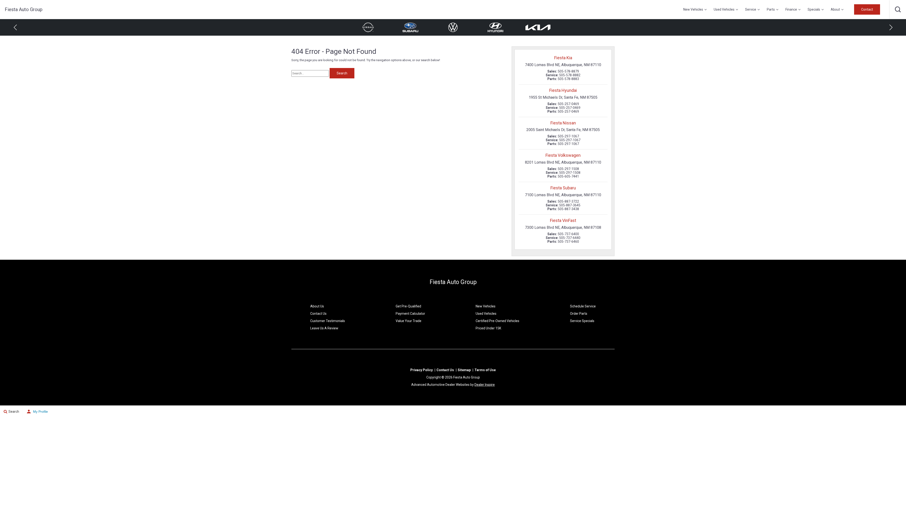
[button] (897, 9)
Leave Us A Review (324, 328)
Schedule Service (583, 306)
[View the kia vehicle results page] (495, 27)
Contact (867, 9)
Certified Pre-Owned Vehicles (497, 321)
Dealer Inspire (484, 385)
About (835, 9)
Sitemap (464, 370)
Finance (791, 9)
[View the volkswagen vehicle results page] (410, 27)
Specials (814, 9)
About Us (317, 306)
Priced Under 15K (488, 328)
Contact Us (318, 313)
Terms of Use (485, 370)
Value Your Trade (408, 321)
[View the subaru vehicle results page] (368, 27)
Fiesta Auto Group (453, 282)
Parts (771, 9)
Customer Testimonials (327, 321)
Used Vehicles (724, 9)
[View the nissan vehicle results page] (538, 27)
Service (750, 9)
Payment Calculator (410, 313)
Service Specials (582, 321)
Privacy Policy (421, 370)
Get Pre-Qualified (408, 306)
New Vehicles (693, 9)
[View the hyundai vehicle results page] (452, 27)
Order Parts (578, 313)
